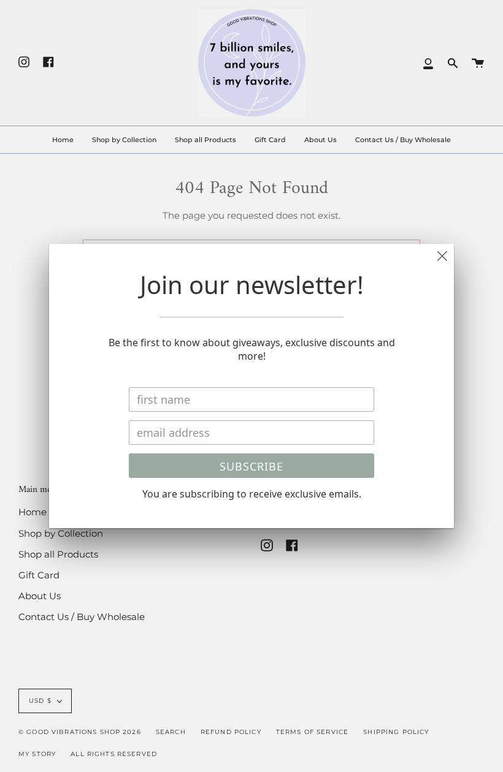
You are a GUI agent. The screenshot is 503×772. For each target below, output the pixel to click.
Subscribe (251, 466)
